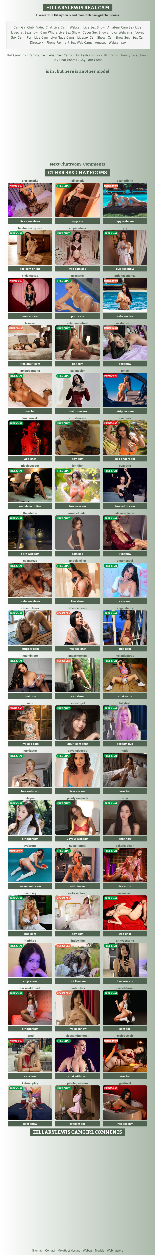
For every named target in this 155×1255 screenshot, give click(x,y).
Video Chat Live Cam (51, 27)
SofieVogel (77, 703)
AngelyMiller (77, 560)
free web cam (30, 791)
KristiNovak (30, 418)
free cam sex (77, 269)
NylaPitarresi (77, 845)
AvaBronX (30, 845)
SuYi (125, 798)
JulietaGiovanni (77, 1083)
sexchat (124, 791)
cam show (30, 1124)
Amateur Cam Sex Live (124, 27)
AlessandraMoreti (77, 1035)
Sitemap (37, 1250)
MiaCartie (77, 275)
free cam (125, 649)
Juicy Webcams (122, 32)
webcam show (30, 601)
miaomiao (125, 893)
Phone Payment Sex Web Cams (69, 42)
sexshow (125, 364)
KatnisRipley (30, 1083)
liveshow (125, 554)
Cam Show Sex (119, 37)
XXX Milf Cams (107, 55)
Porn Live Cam (37, 37)
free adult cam (30, 364)
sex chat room (125, 459)
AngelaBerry (125, 608)
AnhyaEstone (125, 940)
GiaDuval (125, 1083)
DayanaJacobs (77, 750)
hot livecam (78, 981)
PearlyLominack (77, 798)
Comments (94, 164)
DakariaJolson (125, 845)
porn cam (77, 316)
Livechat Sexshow (24, 32)
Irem (30, 703)
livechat (30, 411)
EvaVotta (125, 465)
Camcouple (37, 55)
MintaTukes (77, 988)
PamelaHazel (125, 988)
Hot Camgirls (16, 55)
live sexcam (125, 981)
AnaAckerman (77, 655)
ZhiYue (30, 798)
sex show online (30, 506)
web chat (30, 459)
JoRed (30, 1035)
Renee (125, 370)
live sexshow (125, 269)
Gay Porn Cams (91, 60)
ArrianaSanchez (124, 275)
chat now (30, 696)
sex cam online (30, 269)
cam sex (77, 554)
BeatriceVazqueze (30, 228)
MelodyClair (125, 1035)
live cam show (30, 221)
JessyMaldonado (30, 988)
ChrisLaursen (77, 418)
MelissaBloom (77, 893)
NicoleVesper (30, 465)
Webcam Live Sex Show (87, 27)
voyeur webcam (77, 839)
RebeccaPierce (77, 608)
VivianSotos (30, 275)
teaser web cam (30, 886)
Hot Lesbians (84, 55)
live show (77, 601)
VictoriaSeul (125, 560)
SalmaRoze (30, 560)
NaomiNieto (30, 655)
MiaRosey (30, 893)
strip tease (77, 886)
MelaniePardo (125, 655)
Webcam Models (93, 1250)
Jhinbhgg (30, 940)
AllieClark (77, 180)
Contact (50, 1250)
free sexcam (77, 506)
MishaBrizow (125, 323)
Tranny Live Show (133, 55)
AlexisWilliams (125, 513)
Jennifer (77, 465)
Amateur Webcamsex (111, 42)
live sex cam (30, 744)
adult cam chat (77, 744)
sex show (77, 696)
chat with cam (77, 1076)
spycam (77, 221)
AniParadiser (77, 228)
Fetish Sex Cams (60, 55)
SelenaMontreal (77, 323)
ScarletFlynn (125, 180)
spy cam (77, 459)
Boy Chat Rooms (65, 60)
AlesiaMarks (30, 180)
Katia (125, 750)
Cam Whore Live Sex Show (60, 32)
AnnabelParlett (78, 513)
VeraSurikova (30, 608)
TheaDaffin (30, 513)
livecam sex (77, 791)
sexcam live (125, 744)
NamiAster (30, 750)
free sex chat (77, 649)
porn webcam (30, 554)
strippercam (30, 839)
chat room (125, 696)
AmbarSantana (30, 370)
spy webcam (125, 221)
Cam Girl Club (24, 27)
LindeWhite (77, 940)
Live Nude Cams (63, 37)
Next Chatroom (65, 164)
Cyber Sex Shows (95, 32)
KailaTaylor (77, 370)
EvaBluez (125, 418)
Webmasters (115, 1250)
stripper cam (125, 411)
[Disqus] (77, 1188)
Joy (125, 228)
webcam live (124, 316)
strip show (30, 981)
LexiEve (30, 323)
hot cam (77, 364)
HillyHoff (125, 703)
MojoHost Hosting (69, 1250)
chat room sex (77, 411)
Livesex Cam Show (91, 37)
